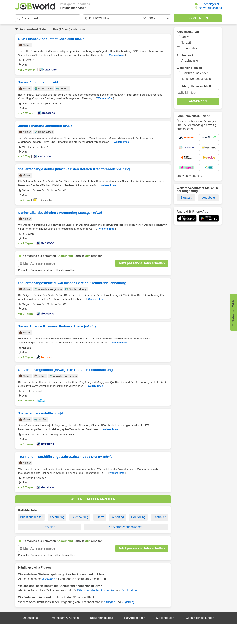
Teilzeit (186, 42)
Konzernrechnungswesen (125, 526)
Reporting (117, 517)
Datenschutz (31, 617)
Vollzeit (186, 37)
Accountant (29, 29)
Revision (49, 526)
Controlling (138, 517)
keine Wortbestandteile (196, 78)
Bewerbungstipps (210, 7)
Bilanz (99, 517)
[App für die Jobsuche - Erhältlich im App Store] (187, 218)
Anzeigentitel (190, 60)
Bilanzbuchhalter (31, 517)
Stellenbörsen (165, 617)
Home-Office (189, 48)
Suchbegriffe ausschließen (195, 86)
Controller (159, 517)
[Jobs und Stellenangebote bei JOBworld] (35, 6)
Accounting (57, 517)
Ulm (54, 29)
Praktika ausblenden (194, 73)
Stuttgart (109, 602)
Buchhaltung (80, 517)
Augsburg (127, 602)
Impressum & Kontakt (65, 617)
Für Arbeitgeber (209, 4)
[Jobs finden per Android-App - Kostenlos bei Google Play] (209, 218)
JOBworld (48, 578)
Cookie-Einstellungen (200, 617)
